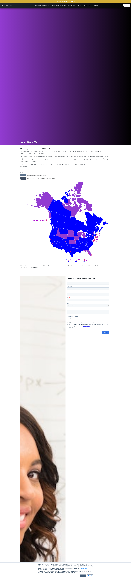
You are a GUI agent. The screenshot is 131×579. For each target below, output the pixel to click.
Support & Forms (71, 5)
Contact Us (95, 5)
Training (80, 5)
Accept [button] (83, 576)
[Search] (121, 5)
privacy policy (84, 568)
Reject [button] (90, 576)
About (85, 5)
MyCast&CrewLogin (126, 5)
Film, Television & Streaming (41, 5)
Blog (90, 5)
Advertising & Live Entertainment (58, 5)
